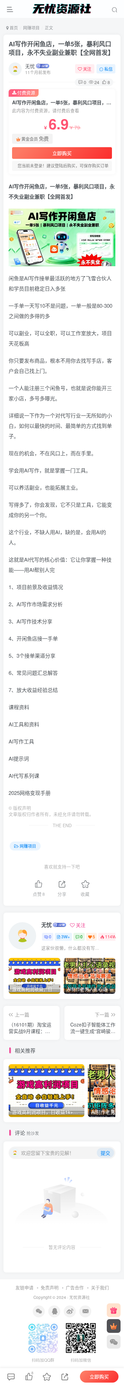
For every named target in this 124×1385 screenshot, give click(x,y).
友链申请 (24, 1287)
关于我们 (100, 1287)
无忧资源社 (79, 1297)
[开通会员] (114, 1326)
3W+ (65, 936)
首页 (13, 28)
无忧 (30, 65)
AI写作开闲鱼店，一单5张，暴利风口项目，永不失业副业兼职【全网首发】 (61, 48)
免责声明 (50, 1287)
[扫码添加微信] (114, 1342)
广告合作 (75, 1287)
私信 (108, 69)
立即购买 (62, 153)
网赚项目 (31, 28)
